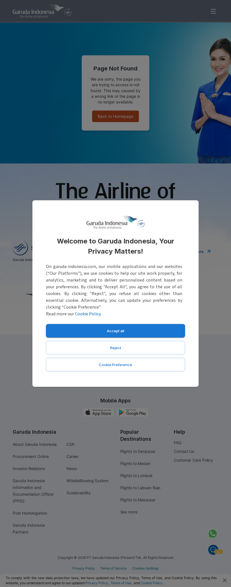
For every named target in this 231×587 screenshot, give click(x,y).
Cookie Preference (115, 364)
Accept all (115, 330)
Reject (115, 347)
